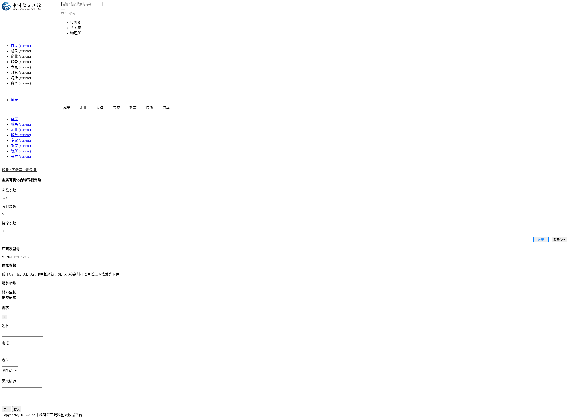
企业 (21, 130)
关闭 (6, 409)
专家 (21, 140)
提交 (17, 409)
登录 (14, 100)
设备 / (7, 170)
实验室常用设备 (24, 170)
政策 (21, 146)
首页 (21, 46)
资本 (21, 156)
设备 (21, 135)
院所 (21, 151)
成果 (21, 124)
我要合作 (559, 239)
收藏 (541, 239)
